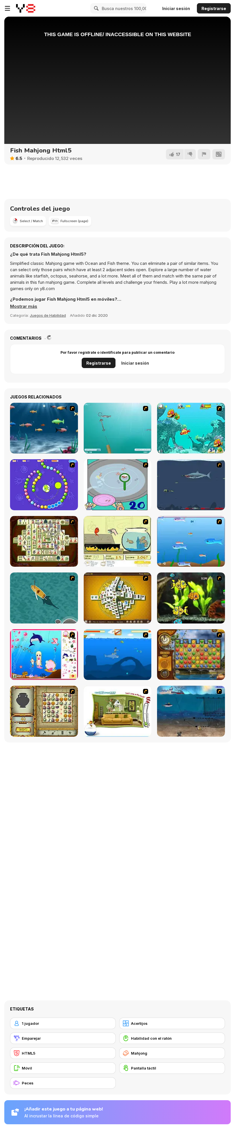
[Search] (95, 8)
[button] (23, 306)
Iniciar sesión (176, 8)
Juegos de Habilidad (48, 315)
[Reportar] (204, 154)
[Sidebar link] (7, 8)
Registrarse (213, 8)
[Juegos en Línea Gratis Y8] (25, 8)
